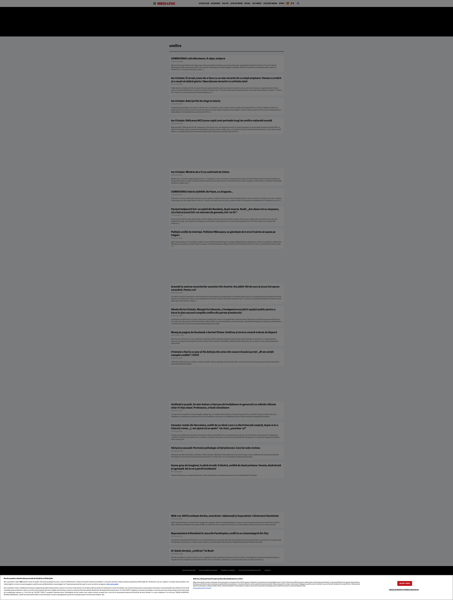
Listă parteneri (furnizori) (202, 588)
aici (23, 592)
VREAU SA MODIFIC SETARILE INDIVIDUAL (404, 590)
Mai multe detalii (112, 584)
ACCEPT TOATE (404, 583)
